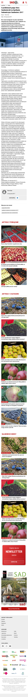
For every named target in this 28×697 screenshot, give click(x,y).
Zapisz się (14, 562)
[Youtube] (10, 646)
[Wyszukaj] (26, 2)
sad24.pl (3, 5)
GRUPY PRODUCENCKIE (6, 207)
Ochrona (16, 635)
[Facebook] (17, 197)
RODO (2, 625)
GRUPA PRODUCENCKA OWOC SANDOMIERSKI (10, 212)
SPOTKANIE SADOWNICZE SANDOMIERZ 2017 (10, 210)
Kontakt (3, 619)
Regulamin (3, 623)
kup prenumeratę (14, 609)
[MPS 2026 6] (14, 588)
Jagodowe (3, 633)
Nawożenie (3, 637)
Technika (16, 637)
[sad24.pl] (14, 2)
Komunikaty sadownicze (6, 635)
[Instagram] (6, 646)
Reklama (3, 621)
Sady (9, 5)
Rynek (15, 633)
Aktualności (3, 631)
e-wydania (3, 639)
